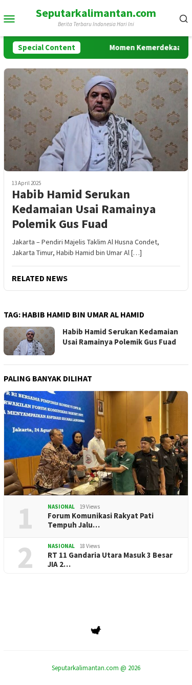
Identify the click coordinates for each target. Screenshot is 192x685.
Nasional (61, 506)
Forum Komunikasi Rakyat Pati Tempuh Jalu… (101, 520)
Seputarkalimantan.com (96, 13)
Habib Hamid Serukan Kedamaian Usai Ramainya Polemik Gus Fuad (84, 209)
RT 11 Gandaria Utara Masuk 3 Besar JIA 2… (110, 560)
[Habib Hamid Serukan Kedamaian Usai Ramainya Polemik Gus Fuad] (96, 119)
